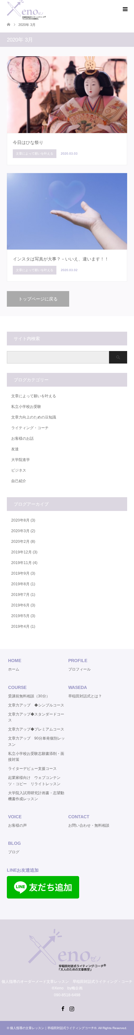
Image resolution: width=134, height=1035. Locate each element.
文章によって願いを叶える (33, 396)
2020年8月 (20, 520)
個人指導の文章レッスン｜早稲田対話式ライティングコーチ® (53, 1028)
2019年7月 (20, 594)
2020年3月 (20, 531)
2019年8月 (20, 584)
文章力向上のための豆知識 (33, 417)
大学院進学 (20, 460)
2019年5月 (20, 616)
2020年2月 (20, 541)
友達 (15, 449)
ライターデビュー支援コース (32, 768)
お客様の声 (17, 825)
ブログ (13, 852)
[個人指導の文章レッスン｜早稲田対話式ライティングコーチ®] (67, 968)
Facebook (62, 1008)
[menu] (124, 9)
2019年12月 (21, 552)
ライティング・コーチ (30, 428)
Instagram (71, 1008)
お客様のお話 (22, 438)
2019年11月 (21, 563)
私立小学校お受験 (26, 406)
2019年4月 (20, 626)
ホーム (13, 669)
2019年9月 (20, 573)
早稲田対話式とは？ (85, 696)
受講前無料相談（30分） (29, 696)
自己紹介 (18, 481)
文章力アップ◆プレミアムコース (36, 729)
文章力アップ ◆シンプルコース (36, 705)
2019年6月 (20, 605)
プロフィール (79, 669)
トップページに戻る (38, 298)
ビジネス (18, 470)
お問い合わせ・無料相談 (88, 825)
